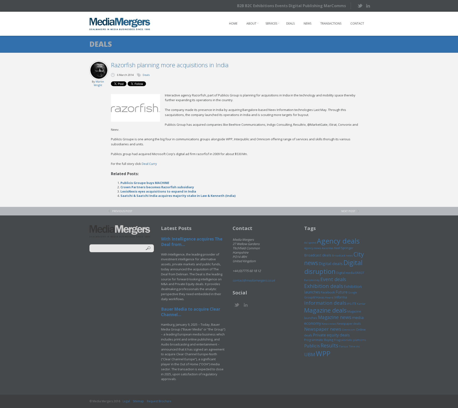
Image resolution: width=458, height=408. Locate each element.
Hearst (329, 297)
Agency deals (338, 241)
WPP (323, 353)
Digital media (345, 273)
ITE (354, 304)
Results (329, 345)
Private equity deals (331, 335)
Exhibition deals (323, 285)
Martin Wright (99, 83)
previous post (122, 211)
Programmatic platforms (350, 340)
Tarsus (343, 346)
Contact (357, 23)
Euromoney (312, 280)
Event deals (333, 279)
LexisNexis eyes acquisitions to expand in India (158, 191)
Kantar (361, 303)
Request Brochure (159, 401)
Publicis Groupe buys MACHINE (144, 183)
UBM (309, 354)
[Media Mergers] (119, 24)
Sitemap (138, 401)
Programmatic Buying (318, 340)
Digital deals (331, 263)
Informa (340, 297)
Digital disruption (333, 267)
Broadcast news (342, 255)
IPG (349, 303)
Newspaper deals (349, 324)
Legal (126, 401)
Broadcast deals (317, 255)
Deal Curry (149, 164)
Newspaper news (322, 329)
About (251, 23)
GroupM (309, 297)
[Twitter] (359, 5)
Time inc (354, 346)
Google (352, 292)
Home (233, 23)
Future (342, 292)
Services (271, 23)
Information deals (325, 302)
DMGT (359, 273)
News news (329, 323)
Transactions (330, 23)
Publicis (312, 346)
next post (348, 211)
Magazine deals (325, 310)
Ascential (327, 248)
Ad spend (310, 242)
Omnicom (348, 329)
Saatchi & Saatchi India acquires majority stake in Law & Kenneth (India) (177, 196)
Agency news (312, 248)
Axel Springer (343, 248)
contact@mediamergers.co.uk (254, 280)
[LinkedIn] (368, 5)
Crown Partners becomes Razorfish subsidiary (157, 187)
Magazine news (334, 317)
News (307, 23)
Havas (320, 297)
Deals (290, 23)
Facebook (328, 292)
